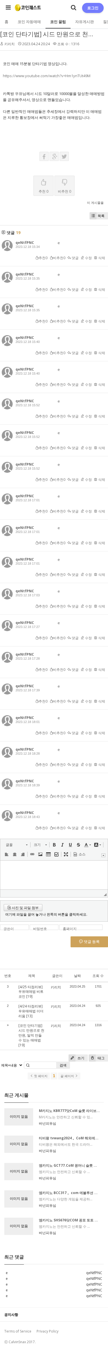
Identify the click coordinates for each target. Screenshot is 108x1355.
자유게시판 (84, 21)
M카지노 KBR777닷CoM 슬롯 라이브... (69, 1110)
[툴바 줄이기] (103, 855)
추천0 (43, 257)
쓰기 (80, 1058)
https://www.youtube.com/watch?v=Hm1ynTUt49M (46, 75)
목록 (101, 215)
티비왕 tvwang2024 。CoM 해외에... (68, 1138)
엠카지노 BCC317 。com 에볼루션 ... (68, 1192)
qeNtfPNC (25, 242)
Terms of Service (17, 1331)
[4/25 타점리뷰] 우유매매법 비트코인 (30, 991)
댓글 (75, 257)
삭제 (101, 257)
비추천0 (59, 257)
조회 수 (98, 975)
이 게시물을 (95, 202)
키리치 (9, 43)
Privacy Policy (47, 1331)
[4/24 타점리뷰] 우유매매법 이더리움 (30, 1011)
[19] (29, 996)
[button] (17, 845)
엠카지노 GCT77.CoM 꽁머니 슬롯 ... (68, 1165)
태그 (101, 1058)
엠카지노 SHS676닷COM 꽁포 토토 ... (68, 1220)
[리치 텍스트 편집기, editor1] (54, 875)
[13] (29, 1016)
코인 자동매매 (29, 21)
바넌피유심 (47, 1123)
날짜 (77, 975)
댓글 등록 (91, 941)
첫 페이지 (40, 1076)
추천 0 (43, 191)
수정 (88, 257)
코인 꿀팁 (58, 21)
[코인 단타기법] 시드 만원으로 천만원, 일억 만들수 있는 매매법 (31, 1032)
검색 (63, 1065)
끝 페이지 (67, 1076)
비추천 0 (64, 191)
